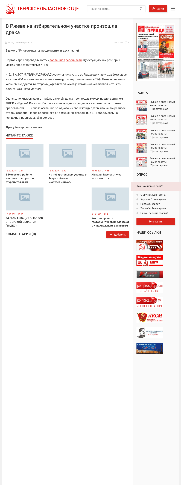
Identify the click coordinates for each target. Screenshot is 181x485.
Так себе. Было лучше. (153, 208)
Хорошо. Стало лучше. (153, 199)
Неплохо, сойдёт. (150, 204)
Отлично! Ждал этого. (153, 194)
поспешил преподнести (65, 60)
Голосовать (156, 221)
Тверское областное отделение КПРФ (50, 8)
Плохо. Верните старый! (154, 213)
